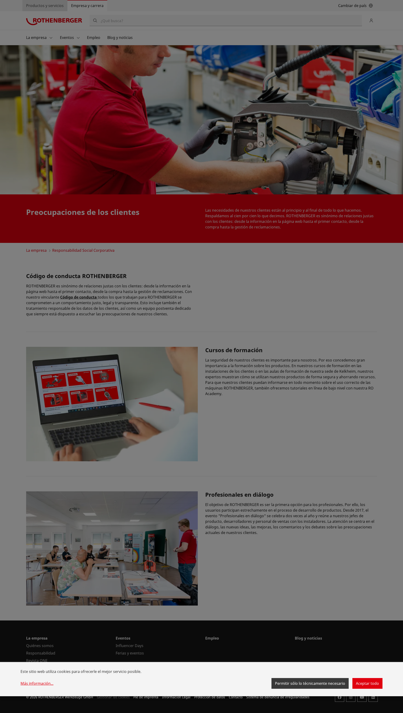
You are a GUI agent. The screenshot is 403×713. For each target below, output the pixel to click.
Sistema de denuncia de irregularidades (277, 697)
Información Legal (176, 697)
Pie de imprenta (145, 697)
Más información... (37, 683)
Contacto (236, 697)
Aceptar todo (367, 683)
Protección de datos (209, 697)
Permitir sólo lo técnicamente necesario (310, 683)
